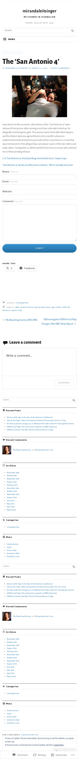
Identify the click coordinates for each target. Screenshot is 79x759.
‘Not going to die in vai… (44, 450)
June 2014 (10, 501)
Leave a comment (60, 68)
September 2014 (13, 494)
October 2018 (12, 476)
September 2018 (13, 479)
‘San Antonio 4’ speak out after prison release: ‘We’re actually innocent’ (37, 165)
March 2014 (11, 510)
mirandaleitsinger (40, 11)
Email (10, 181)
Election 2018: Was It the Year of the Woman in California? (30, 417)
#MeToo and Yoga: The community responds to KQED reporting (32, 427)
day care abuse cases (43, 307)
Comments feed (13, 553)
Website (7, 191)
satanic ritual (16, 310)
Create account (13, 544)
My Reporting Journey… (22, 450)
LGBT (64, 307)
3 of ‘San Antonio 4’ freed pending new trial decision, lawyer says (34, 158)
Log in (9, 547)
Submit (39, 248)
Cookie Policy (59, 745)
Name (10, 171)
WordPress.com (13, 556)
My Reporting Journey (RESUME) (21, 320)
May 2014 (10, 504)
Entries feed (11, 550)
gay (53, 307)
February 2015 (12, 485)
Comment (12, 201)
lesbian (58, 307)
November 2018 (13, 473)
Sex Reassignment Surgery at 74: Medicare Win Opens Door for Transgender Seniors (40, 424)
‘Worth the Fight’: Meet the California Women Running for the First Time (36, 420)
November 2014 (13, 488)
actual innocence (27, 307)
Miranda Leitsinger (17, 68)
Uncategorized (12, 52)
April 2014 (11, 507)
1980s (17, 307)
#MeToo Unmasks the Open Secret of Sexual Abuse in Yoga (30, 430)
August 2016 (12, 482)
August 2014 (12, 497)
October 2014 (12, 491)
